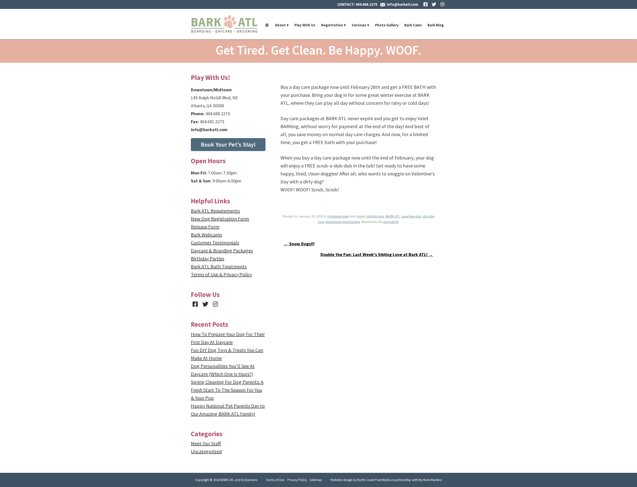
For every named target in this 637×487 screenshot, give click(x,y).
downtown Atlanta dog (342, 221)
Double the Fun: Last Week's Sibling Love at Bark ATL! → (376, 254)
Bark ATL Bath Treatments (219, 266)
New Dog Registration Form (220, 219)
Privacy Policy (297, 480)
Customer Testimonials (215, 242)
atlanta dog (375, 216)
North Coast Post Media (373, 480)
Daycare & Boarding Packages (222, 250)
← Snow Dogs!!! (299, 244)
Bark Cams (413, 25)
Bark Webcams (206, 234)
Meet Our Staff (206, 443)
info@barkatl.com (402, 4)
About (280, 25)
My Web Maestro (430, 480)
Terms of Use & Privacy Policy (221, 274)
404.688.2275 (366, 4)
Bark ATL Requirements (215, 211)
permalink (390, 221)
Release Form (205, 226)
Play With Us (304, 25)
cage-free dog (411, 216)
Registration (332, 25)
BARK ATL (392, 216)
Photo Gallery (387, 25)
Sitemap (316, 480)
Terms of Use (275, 480)
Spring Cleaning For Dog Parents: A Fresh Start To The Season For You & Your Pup (227, 390)
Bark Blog (435, 25)
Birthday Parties (207, 258)
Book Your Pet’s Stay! (228, 144)
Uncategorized (338, 216)
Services (359, 25)
